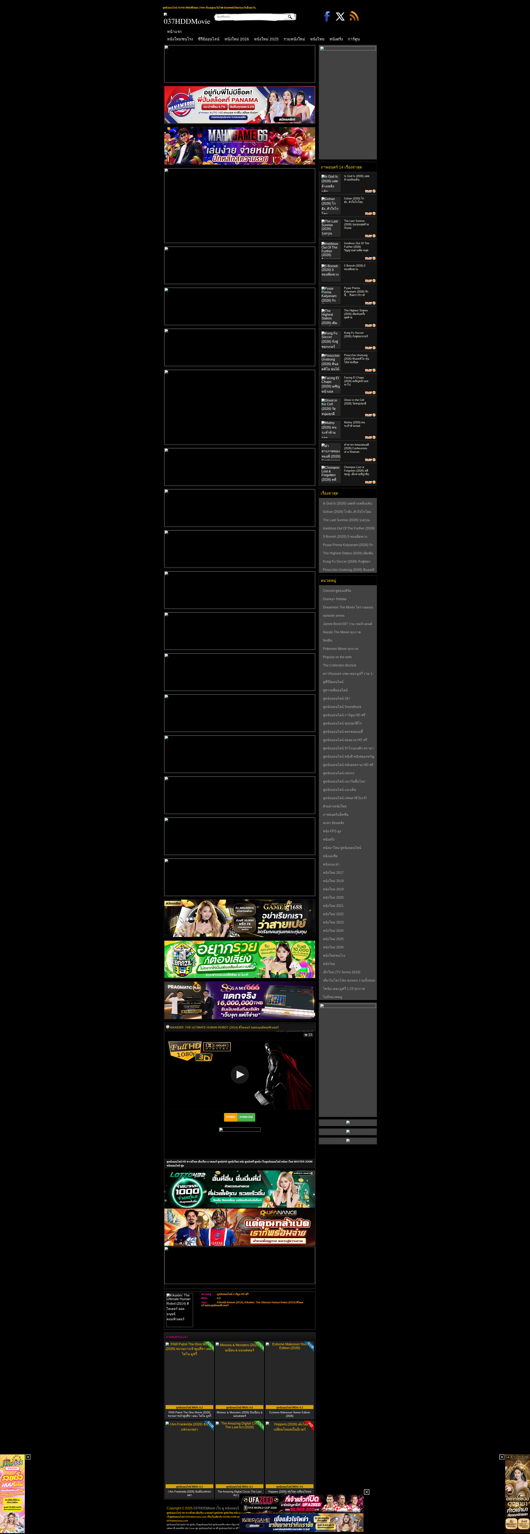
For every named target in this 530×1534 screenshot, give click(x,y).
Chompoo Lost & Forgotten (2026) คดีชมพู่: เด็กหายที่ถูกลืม (356, 471)
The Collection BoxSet (339, 665)
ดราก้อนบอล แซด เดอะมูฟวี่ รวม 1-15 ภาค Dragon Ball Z (348, 674)
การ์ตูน (354, 39)
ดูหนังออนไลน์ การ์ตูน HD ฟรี (299, 1031)
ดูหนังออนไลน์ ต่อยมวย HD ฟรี (345, 740)
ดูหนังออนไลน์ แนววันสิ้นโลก (344, 781)
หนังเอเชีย (330, 856)
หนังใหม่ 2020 (333, 897)
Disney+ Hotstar (335, 599)
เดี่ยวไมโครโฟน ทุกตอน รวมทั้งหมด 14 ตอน (349, 981)
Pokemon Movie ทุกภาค (340, 648)
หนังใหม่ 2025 (266, 39)
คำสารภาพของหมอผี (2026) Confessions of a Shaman (356, 448)
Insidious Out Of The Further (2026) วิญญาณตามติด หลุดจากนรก (349, 529)
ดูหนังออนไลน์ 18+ (336, 698)
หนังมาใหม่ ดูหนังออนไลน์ (342, 848)
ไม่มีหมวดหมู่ (332, 997)
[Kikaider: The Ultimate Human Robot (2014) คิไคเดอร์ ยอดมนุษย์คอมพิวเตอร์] (167, 1027)
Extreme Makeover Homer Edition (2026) (289, 1414)
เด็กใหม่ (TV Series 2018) (341, 972)
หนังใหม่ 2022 (333, 914)
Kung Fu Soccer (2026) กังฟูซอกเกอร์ (346, 562)
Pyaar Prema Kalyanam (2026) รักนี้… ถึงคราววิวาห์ (356, 291)
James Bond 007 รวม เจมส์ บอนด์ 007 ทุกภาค (347, 624)
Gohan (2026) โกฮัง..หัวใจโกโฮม (347, 511)
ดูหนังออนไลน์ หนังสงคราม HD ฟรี (348, 765)
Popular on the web (337, 657)
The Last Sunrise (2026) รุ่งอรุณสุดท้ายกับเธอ (356, 224)
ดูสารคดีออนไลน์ (335, 690)
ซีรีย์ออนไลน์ (208, 39)
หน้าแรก (174, 31)
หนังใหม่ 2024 (333, 930)
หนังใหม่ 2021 (333, 906)
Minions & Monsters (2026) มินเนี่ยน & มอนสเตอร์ (240, 1414)
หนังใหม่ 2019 (333, 889)
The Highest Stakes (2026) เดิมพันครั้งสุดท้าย (356, 314)
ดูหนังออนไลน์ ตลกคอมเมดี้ (343, 731)
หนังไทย (317, 39)
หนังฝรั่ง (336, 39)
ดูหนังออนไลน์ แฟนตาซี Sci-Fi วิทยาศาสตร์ (345, 798)
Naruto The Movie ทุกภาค (342, 632)
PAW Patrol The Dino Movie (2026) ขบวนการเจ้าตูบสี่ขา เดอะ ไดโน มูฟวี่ (189, 1414)
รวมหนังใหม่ (294, 39)
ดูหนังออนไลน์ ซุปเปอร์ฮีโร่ (342, 723)
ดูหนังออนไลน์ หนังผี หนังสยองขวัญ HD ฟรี (348, 757)
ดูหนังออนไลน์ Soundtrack (342, 707)
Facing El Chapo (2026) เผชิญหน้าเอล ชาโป (356, 381)
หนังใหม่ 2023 (333, 922)
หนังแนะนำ (331, 864)
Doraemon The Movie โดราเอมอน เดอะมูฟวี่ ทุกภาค (348, 608)
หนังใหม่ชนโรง (180, 39)
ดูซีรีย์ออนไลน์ (333, 682)
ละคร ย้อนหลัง (333, 823)
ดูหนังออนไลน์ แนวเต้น (339, 789)
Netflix (327, 640)
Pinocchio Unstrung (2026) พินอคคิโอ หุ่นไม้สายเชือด (356, 359)
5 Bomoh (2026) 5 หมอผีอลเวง (345, 536)
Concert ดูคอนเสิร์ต (337, 590)
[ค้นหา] (287, 17)
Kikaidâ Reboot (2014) (230, 1302)
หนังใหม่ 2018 (333, 881)
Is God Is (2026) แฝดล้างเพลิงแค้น (347, 503)
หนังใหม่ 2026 (236, 39)
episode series (333, 615)
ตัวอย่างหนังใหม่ (335, 806)
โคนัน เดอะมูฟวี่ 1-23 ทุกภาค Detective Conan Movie (344, 989)
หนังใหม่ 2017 (333, 872)
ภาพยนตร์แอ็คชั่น (335, 814)
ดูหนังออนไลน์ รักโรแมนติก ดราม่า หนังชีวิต (348, 748)
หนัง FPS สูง (332, 831)
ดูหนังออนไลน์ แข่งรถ (338, 773)
